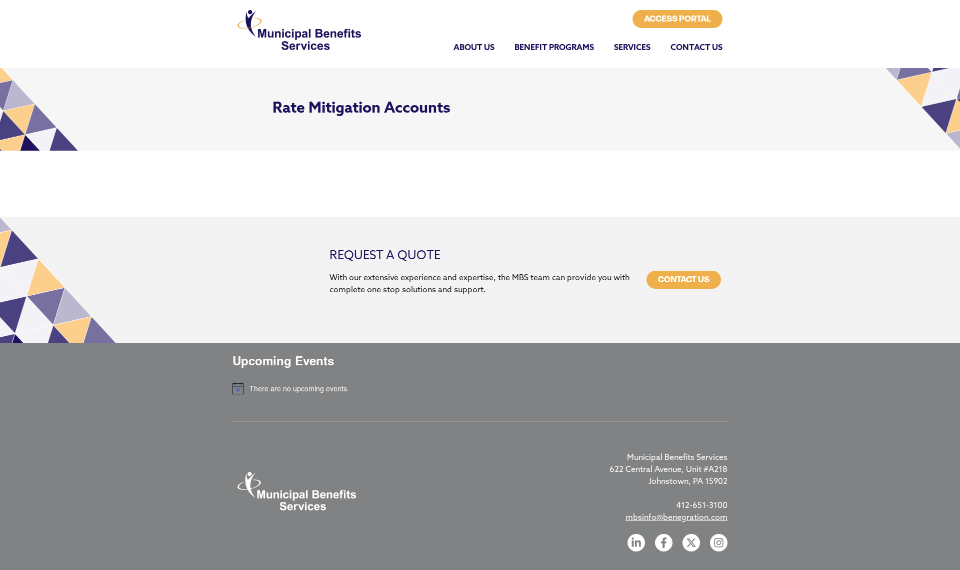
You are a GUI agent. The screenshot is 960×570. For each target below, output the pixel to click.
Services (632, 48)
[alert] (480, 388)
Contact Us (696, 48)
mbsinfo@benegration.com (677, 518)
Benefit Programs (554, 48)
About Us (474, 48)
